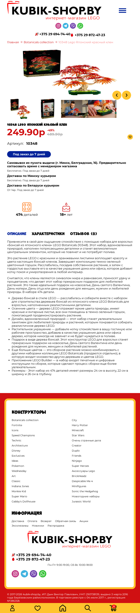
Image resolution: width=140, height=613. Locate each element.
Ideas (15, 460)
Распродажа (56, 525)
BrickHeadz (79, 476)
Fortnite (17, 425)
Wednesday (19, 471)
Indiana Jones (20, 486)
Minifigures (79, 486)
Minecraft (78, 430)
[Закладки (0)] (45, 608)
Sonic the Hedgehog (85, 491)
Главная (13, 42)
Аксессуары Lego (83, 471)
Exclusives (18, 455)
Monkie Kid (19, 491)
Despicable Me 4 (82, 481)
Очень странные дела (86, 440)
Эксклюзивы (20, 525)
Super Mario (19, 496)
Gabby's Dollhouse (23, 501)
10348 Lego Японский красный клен (86, 42)
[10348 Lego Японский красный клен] (70, 94)
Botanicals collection (39, 42)
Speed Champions (23, 435)
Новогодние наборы (86, 496)
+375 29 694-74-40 (54, 34)
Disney (16, 450)
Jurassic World (81, 501)
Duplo (76, 450)
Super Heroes (80, 466)
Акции (83, 521)
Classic (16, 481)
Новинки (38, 525)
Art (14, 476)
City (74, 420)
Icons (15, 430)
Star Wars (78, 435)
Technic (16, 440)
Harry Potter (80, 425)
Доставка (18, 521)
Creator (76, 445)
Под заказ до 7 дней (29, 154)
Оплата (32, 521)
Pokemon (18, 466)
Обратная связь (65, 521)
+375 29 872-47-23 (90, 35)
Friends (76, 455)
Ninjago (77, 460)
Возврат (46, 521)
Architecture (20, 445)
